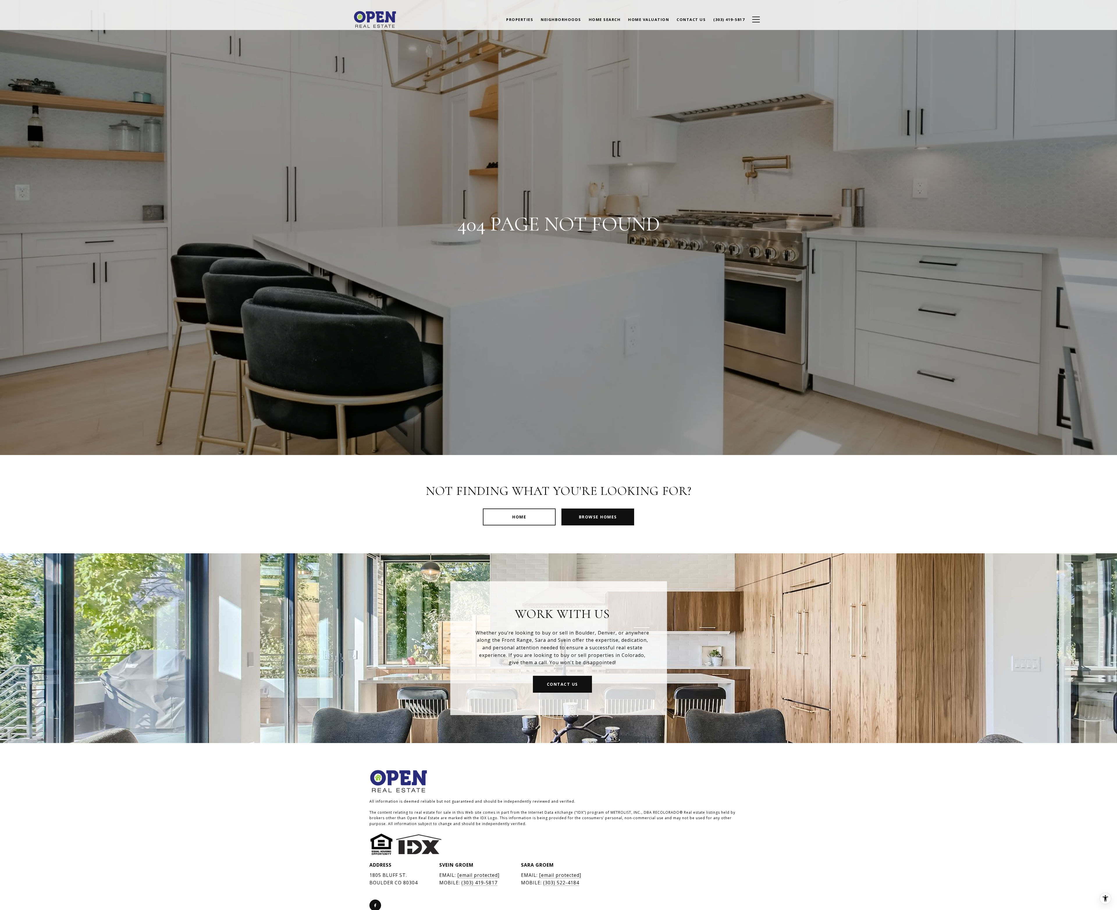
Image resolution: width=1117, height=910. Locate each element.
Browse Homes (598, 517)
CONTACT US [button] (562, 684)
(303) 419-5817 (479, 882)
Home (519, 517)
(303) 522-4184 (561, 882)
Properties (519, 19)
